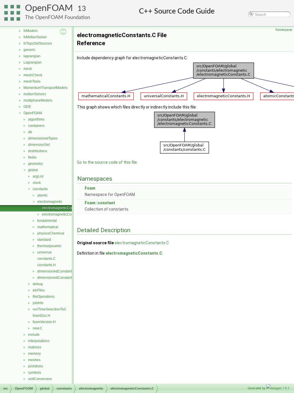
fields (32, 157)
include (34, 335)
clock (37, 183)
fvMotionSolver (35, 37)
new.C (37, 328)
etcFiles (39, 290)
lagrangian (32, 56)
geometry (35, 164)
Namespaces (284, 30)
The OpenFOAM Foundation (57, 17)
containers (36, 126)
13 (82, 8)
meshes (34, 360)
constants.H (46, 265)
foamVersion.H (44, 322)
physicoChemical (50, 233)
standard (44, 240)
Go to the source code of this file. (107, 162)
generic (29, 50)
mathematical (47, 227)
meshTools (32, 81)
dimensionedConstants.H (57, 278)
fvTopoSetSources (38, 43)
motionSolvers (35, 94)
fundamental (47, 221)
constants (40, 189)
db (30, 132)
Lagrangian (33, 62)
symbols (34, 373)
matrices (34, 347)
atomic (42, 195)
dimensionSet (39, 145)
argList (38, 176)
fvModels (31, 31)
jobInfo (38, 303)
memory (34, 354)
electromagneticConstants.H (64, 214)
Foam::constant (100, 203)
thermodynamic (49, 246)
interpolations (38, 341)
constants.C (46, 259)
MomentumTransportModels (45, 88)
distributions (37, 151)
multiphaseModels (38, 100)
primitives (35, 366)
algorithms (36, 119)
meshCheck (33, 75)
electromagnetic (49, 202)
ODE (27, 107)
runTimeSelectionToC (50, 309)
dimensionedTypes (43, 138)
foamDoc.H (41, 316)
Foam (90, 188)
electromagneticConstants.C (64, 208)
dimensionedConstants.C (57, 271)
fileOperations (44, 297)
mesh (28, 69)
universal (44, 252)
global (33, 170)
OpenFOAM (49, 8)
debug (38, 284)
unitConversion (40, 379)
